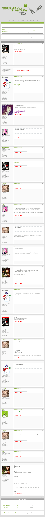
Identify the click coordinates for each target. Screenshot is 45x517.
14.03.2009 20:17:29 (19, 147)
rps (2, 76)
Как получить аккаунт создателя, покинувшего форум (7, 31)
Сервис (13, 20)
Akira (3, 266)
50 (11, 40)
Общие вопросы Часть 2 (6, 505)
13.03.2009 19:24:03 (19, 76)
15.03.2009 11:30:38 (19, 204)
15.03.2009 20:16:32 (19, 339)
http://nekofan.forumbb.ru (18, 135)
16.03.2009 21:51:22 (19, 430)
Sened (3, 451)
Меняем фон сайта (16, 162)
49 (10, 40)
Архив (23, 37)
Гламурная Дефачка (5, 147)
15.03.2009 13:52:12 (19, 266)
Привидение (4, 183)
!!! (2, 43)
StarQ (3, 409)
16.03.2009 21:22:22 (19, 388)
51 (12, 40)
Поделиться (15, 43)
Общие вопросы (5, 507)
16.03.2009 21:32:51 (19, 409)
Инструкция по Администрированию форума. (20, 85)
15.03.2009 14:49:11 (19, 289)
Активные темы (22, 22)
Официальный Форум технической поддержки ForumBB (12, 37)
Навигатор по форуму (17, 84)
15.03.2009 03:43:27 (19, 183)
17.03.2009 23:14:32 (19, 451)
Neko (3, 204)
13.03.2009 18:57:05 (19, 43)
